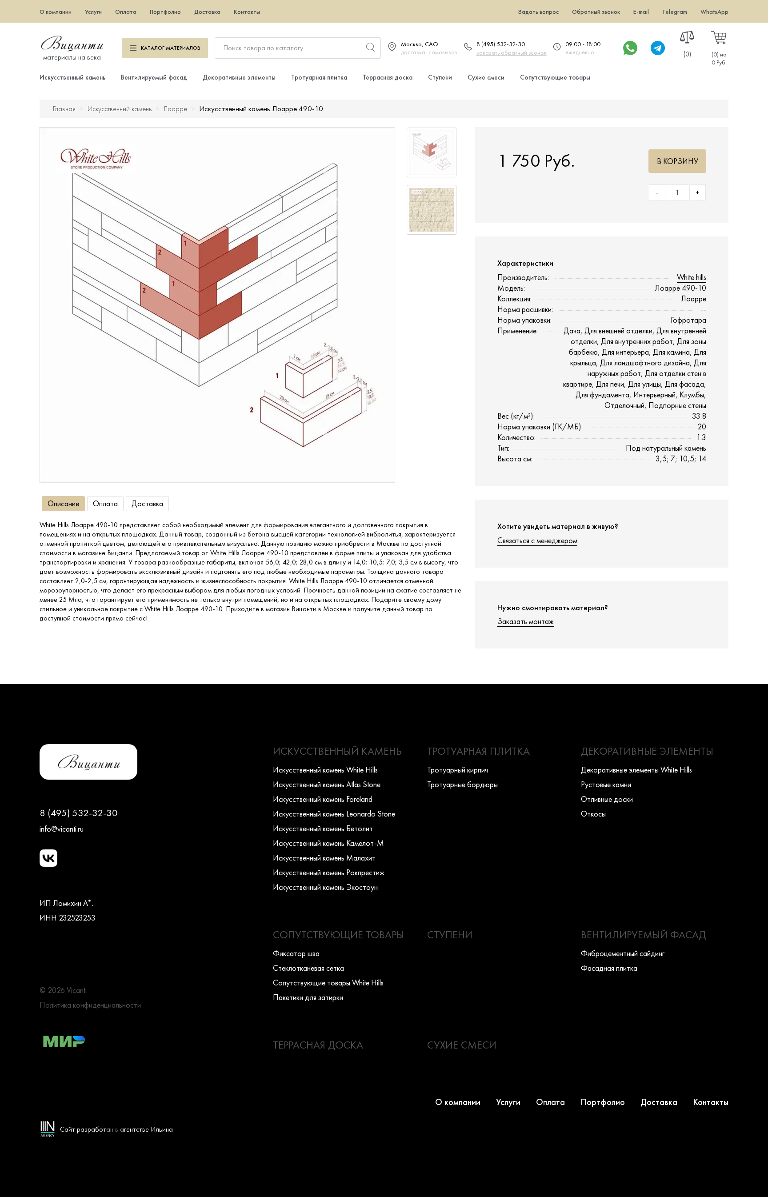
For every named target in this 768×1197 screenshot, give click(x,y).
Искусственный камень (72, 77)
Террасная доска (387, 77)
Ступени (440, 77)
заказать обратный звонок (511, 52)
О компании (56, 12)
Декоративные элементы (239, 77)
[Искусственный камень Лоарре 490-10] (217, 305)
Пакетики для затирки (308, 997)
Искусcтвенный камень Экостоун (325, 887)
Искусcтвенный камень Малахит (324, 858)
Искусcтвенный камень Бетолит (323, 828)
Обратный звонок (596, 12)
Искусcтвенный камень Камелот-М (328, 843)
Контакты (247, 12)
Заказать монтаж (525, 621)
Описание (63, 503)
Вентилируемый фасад (154, 77)
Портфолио (165, 12)
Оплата (125, 12)
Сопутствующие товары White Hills (328, 982)
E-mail (641, 12)
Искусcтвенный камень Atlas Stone (326, 784)
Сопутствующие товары (555, 77)
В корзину (677, 161)
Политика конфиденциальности (90, 1005)
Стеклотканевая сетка (308, 968)
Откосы (593, 814)
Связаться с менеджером (537, 540)
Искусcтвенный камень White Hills (325, 770)
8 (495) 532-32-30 (500, 44)
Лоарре (175, 108)
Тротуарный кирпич (457, 770)
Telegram (674, 12)
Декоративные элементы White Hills (636, 770)
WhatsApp (714, 12)
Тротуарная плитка (319, 77)
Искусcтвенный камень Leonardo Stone (334, 814)
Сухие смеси (486, 77)
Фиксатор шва (296, 953)
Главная (64, 108)
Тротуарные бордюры (462, 784)
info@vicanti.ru (62, 829)
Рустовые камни (606, 784)
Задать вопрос (538, 12)
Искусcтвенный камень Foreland (322, 799)
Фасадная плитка (609, 968)
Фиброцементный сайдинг (622, 953)
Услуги (93, 12)
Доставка (207, 12)
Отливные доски (607, 799)
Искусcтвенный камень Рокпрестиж (328, 872)
